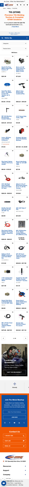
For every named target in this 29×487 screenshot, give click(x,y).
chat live (8, 441)
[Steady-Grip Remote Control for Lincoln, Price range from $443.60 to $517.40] (21, 316)
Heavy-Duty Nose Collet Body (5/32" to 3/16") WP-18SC (7, 302)
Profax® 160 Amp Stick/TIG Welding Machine (21, 139)
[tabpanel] (14, 360)
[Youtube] (14, 422)
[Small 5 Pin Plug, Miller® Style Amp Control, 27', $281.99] (7, 60)
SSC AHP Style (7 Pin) (21, 208)
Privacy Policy (9, 483)
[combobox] (14, 49)
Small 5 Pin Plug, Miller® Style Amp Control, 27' (7, 68)
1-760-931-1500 (9, 435)
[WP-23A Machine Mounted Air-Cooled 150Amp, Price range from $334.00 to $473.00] (7, 110)
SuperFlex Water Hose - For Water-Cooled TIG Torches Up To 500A (7, 93)
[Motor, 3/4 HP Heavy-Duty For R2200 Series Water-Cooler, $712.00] (21, 60)
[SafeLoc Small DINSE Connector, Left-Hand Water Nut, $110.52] (7, 247)
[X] (24, 422)
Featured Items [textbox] (7, 48)
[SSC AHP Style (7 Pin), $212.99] (21, 201)
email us (7, 446)
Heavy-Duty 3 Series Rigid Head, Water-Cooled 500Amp (21, 302)
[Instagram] (5, 422)
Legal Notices (17, 483)
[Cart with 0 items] (27, 5)
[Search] (17, 5)
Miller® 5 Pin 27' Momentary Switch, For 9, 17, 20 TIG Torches (21, 186)
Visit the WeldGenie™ (14, 372)
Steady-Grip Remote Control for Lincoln (21, 324)
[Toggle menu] (2, 5)
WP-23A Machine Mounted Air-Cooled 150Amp (7, 118)
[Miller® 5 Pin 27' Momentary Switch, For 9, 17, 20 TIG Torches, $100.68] (21, 177)
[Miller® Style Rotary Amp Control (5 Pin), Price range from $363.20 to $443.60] (21, 84)
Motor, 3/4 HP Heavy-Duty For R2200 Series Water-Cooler (20, 69)
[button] (14, 384)
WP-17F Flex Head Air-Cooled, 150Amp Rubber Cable (7, 325)
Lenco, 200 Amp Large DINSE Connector (6, 139)
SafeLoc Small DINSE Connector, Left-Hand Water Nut (7, 256)
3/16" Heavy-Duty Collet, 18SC (21, 117)
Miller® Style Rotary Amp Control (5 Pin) (20, 92)
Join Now (14, 417)
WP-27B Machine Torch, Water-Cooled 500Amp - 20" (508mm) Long (21, 232)
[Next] (25, 338)
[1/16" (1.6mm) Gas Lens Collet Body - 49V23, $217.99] (7, 271)
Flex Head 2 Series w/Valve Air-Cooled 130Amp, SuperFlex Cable (7, 232)
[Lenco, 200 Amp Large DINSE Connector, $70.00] (7, 131)
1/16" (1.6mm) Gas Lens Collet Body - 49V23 (7, 279)
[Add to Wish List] (12, 56)
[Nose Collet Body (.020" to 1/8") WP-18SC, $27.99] (21, 155)
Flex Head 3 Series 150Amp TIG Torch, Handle (7, 163)
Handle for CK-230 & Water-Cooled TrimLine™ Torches (21, 279)
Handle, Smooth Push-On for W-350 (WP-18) (6, 209)
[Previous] (3, 338)
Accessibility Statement (12, 485)
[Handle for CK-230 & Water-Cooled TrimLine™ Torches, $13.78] (21, 271)
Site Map (21, 485)
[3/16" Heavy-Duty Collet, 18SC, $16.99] (21, 110)
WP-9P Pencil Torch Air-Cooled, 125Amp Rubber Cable (21, 256)
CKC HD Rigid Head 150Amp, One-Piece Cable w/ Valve (6, 186)
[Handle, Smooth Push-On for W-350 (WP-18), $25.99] (7, 201)
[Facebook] (9, 422)
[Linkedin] (19, 422)
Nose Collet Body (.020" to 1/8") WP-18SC (21, 163)
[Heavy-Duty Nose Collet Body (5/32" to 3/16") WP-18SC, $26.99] (7, 294)
